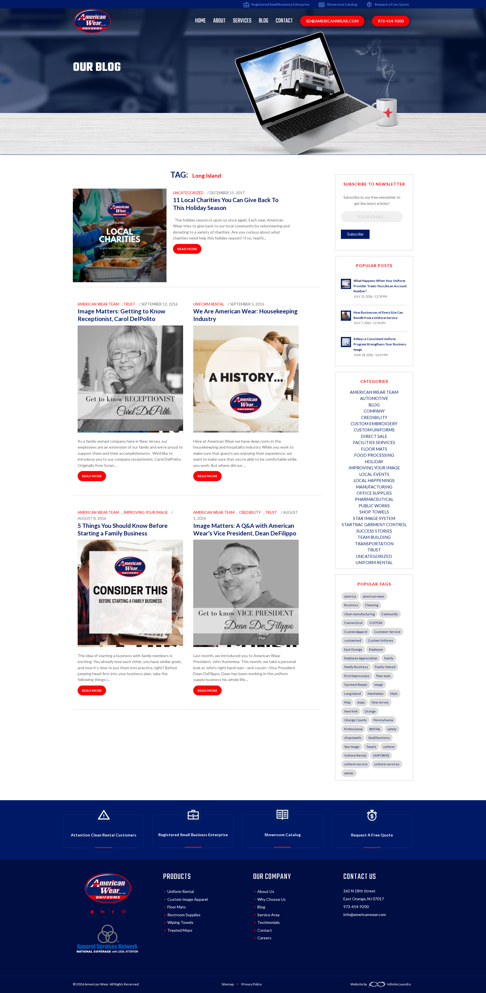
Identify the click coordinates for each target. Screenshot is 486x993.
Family (388, 658)
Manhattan (376, 693)
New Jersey (380, 702)
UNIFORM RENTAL (208, 304)
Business (351, 605)
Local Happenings (374, 480)
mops (361, 702)
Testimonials (268, 922)
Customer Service (387, 632)
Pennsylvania (383, 720)
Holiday (374, 461)
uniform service (356, 764)
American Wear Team (98, 304)
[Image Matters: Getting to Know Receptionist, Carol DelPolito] (130, 429)
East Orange (353, 649)
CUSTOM (375, 623)
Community (389, 614)
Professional (353, 729)
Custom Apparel (355, 632)
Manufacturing (374, 486)
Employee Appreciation (360, 658)
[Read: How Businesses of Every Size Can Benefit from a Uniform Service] (346, 316)
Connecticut (353, 623)
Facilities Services (374, 442)
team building (374, 537)
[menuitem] (200, 20)
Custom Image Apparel (187, 899)
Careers (264, 937)
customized (352, 640)
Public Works (374, 505)
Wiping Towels (180, 922)
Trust (129, 304)
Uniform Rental (355, 755)
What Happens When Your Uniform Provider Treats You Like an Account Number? (380, 286)
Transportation (374, 543)
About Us (265, 891)
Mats (394, 693)
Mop (347, 702)
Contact (264, 930)
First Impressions (357, 676)
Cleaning (371, 605)
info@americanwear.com (364, 914)
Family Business (356, 667)
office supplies (374, 493)
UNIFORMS (381, 755)
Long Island (352, 693)
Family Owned (385, 667)
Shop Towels (374, 511)
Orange (370, 711)
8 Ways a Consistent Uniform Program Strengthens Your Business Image (380, 344)
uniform (389, 746)
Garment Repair (356, 684)
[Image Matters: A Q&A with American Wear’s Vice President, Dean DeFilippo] (246, 643)
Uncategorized (188, 193)
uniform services (386, 764)
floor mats (383, 676)
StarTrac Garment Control (374, 524)
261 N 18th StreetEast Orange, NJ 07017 (363, 894)
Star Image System (374, 518)
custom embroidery (374, 423)
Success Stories (374, 530)
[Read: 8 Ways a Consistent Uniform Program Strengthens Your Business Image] (346, 342)
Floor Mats (374, 448)
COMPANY (374, 410)
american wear (373, 596)
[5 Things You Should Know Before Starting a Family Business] (130, 643)
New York (351, 711)
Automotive (374, 398)
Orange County (355, 720)
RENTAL (375, 729)
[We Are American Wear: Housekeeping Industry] (246, 429)
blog (374, 404)
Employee (376, 649)
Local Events (374, 474)
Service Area (268, 914)
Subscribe (355, 234)
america (350, 596)
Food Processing (374, 455)
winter (349, 773)
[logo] (92, 20)
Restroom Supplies (184, 914)
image (378, 684)
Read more (187, 249)
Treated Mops (179, 930)
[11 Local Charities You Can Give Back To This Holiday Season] (119, 281)
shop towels (352, 737)
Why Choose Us (271, 899)
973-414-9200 (356, 906)
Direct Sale (374, 436)
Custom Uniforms (380, 640)
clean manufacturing (359, 614)
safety (392, 729)
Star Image (351, 746)
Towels (371, 746)
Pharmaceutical (374, 499)
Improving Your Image (145, 512)
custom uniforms (374, 429)
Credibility (250, 512)
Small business (379, 737)
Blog (261, 906)
